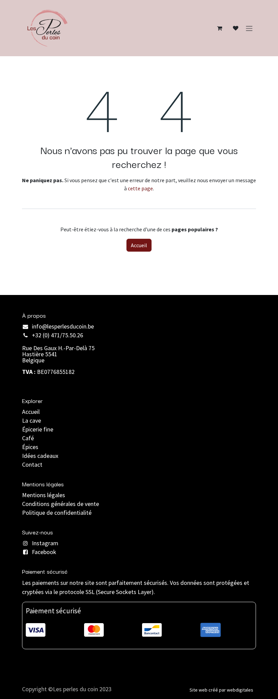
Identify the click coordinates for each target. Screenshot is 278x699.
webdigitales (240, 690)
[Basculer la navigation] (249, 28)
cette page (140, 188)
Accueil (139, 245)
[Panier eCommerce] (219, 28)
